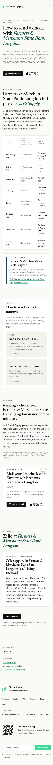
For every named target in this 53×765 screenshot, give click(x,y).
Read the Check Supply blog (14, 669)
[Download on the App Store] (32, 73)
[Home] (13, 6)
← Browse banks (9, 662)
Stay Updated (43, 747)
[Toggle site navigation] (49, 6)
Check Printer (30, 714)
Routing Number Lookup (11, 714)
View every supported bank (13, 666)
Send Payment (11, 616)
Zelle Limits (44, 714)
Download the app (26, 726)
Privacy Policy (38, 754)
